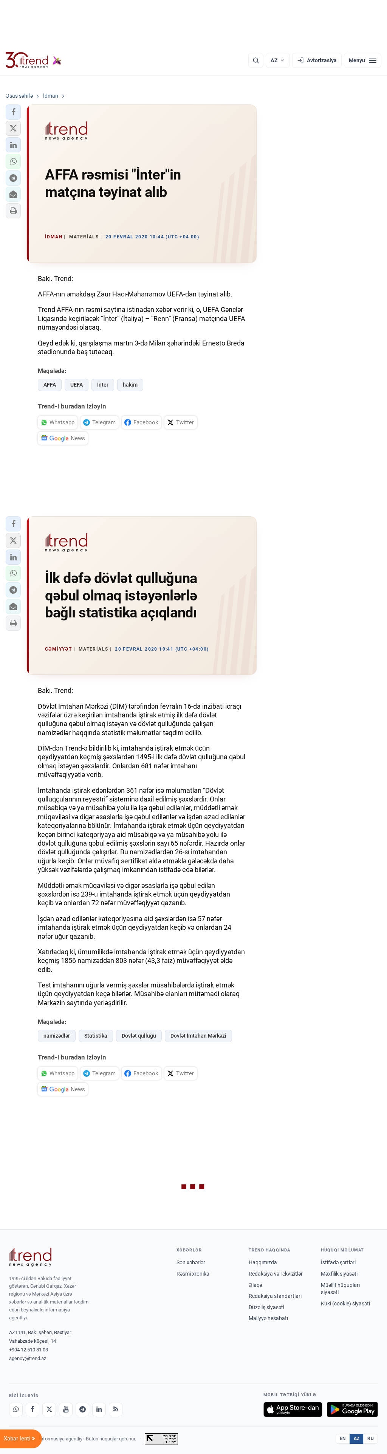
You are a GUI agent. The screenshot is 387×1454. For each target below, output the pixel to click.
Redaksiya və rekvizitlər (276, 1274)
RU (370, 1438)
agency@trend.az (27, 1358)
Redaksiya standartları (275, 1296)
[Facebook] (32, 1409)
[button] (13, 112)
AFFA (49, 385)
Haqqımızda (263, 1262)
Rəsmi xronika (192, 1274)
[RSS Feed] (115, 1409)
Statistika (95, 1036)
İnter (102, 385)
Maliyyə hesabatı (268, 1318)
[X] (49, 1409)
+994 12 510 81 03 (28, 1350)
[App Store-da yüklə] (292, 1409)
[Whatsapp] (16, 1409)
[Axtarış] (255, 60)
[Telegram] (82, 1409)
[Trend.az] (34, 60)
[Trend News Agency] (30, 1257)
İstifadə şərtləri (338, 1262)
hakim (130, 385)
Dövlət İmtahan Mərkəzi (198, 1036)
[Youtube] (66, 1409)
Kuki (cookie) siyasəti (345, 1303)
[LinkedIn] (99, 1409)
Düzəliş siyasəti (266, 1307)
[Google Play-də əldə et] (352, 1409)
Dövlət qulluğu (139, 1036)
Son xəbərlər (190, 1262)
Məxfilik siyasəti (339, 1274)
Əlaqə (255, 1285)
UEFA (76, 385)
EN (343, 1438)
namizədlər (56, 1036)
